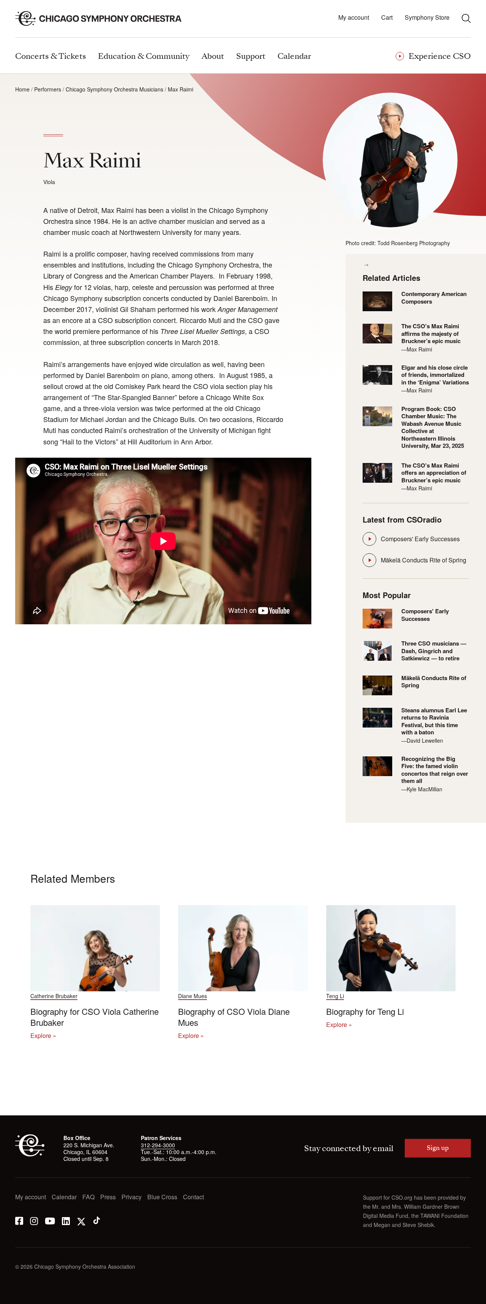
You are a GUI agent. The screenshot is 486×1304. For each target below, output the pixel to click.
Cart (387, 18)
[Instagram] (34, 1220)
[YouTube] (50, 1220)
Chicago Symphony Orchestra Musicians (114, 89)
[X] (81, 1220)
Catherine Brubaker (53, 996)
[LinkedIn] (66, 1220)
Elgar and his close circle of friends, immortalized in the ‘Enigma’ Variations (435, 375)
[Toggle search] (466, 18)
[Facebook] (19, 1220)
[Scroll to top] (21, 1296)
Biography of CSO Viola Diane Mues (234, 1016)
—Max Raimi (416, 349)
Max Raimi (180, 89)
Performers (47, 89)
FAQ (88, 1197)
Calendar (64, 1197)
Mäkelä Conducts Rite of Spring (423, 560)
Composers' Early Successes (420, 538)
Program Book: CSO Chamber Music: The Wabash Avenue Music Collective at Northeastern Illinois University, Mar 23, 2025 (432, 427)
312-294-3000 (158, 1145)
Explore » (43, 1035)
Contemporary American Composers (434, 297)
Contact (193, 1197)
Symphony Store (427, 18)
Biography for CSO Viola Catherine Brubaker (94, 1016)
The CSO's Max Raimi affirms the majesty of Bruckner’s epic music (431, 334)
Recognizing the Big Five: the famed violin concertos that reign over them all (434, 770)
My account (353, 18)
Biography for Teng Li (365, 1011)
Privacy (132, 1197)
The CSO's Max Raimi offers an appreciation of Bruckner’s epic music (433, 473)
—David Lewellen (422, 740)
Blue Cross (162, 1197)
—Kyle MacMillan (421, 789)
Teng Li (335, 996)
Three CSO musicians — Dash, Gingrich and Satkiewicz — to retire (433, 651)
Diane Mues (192, 996)
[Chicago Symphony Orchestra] (102, 18)
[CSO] (29, 1154)
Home (22, 89)
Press (108, 1197)
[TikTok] (97, 1220)
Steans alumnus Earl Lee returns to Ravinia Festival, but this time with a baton (434, 721)
